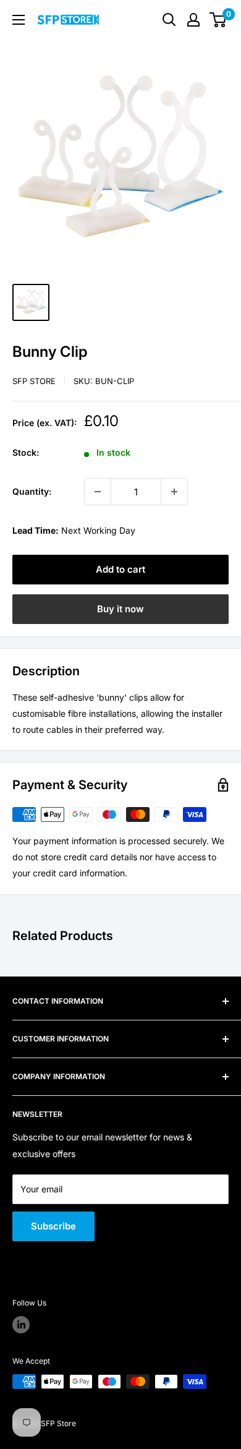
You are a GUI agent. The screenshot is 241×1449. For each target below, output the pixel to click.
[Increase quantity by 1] (174, 492)
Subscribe (53, 1226)
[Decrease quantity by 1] (98, 492)
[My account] (193, 20)
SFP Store (34, 381)
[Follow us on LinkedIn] (21, 1324)
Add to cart (120, 569)
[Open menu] (18, 20)
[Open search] (169, 20)
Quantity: (31, 491)
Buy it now (120, 609)
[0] (218, 19)
